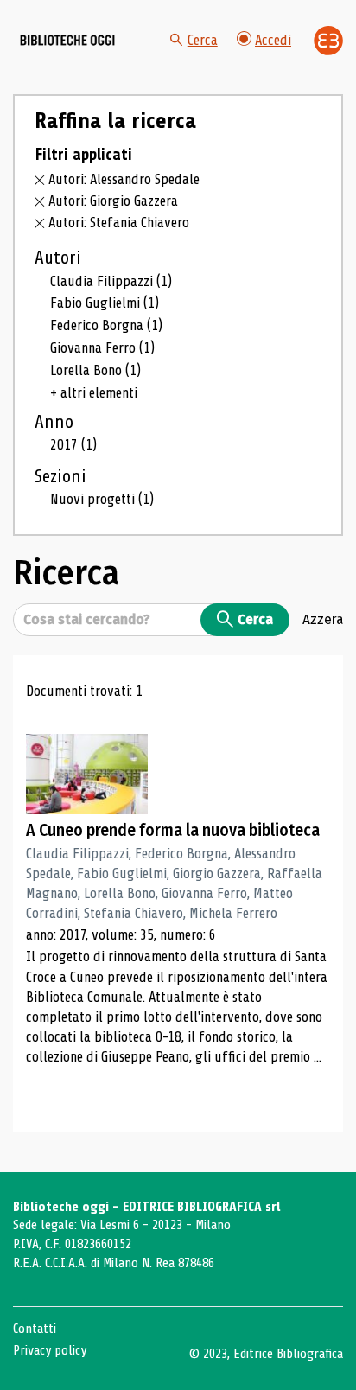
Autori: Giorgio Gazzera (113, 201)
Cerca (203, 40)
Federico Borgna (106, 325)
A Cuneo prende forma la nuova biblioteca (173, 830)
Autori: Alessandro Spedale (124, 179)
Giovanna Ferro (102, 348)
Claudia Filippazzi (111, 281)
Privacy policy (49, 1350)
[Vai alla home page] (67, 40)
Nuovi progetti (102, 499)
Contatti (34, 1328)
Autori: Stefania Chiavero (118, 222)
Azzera (322, 619)
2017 (73, 445)
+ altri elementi (93, 393)
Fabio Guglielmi (104, 303)
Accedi (273, 40)
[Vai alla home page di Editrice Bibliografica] (328, 40)
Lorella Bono (95, 370)
